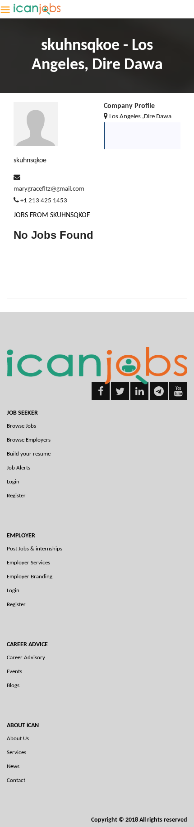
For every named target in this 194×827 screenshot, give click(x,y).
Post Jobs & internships (34, 549)
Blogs (13, 685)
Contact (16, 780)
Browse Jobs (21, 426)
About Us (18, 739)
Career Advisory (26, 658)
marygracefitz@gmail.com (49, 189)
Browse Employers (29, 440)
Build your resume (29, 454)
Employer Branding (29, 577)
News (13, 766)
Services (16, 752)
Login (13, 482)
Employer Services (28, 563)
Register (16, 496)
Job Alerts (18, 468)
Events (14, 672)
